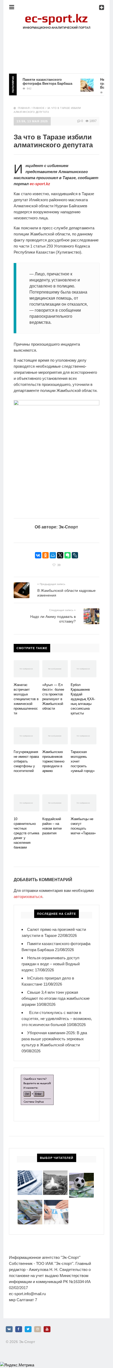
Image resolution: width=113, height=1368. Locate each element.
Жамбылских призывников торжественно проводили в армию (53, 761)
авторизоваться (28, 896)
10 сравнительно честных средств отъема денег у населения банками (26, 833)
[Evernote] (67, 555)
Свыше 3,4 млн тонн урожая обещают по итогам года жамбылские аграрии (56, 998)
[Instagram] (37, 1329)
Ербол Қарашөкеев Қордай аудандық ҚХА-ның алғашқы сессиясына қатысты (83, 699)
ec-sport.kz (40, 183)
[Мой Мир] (53, 555)
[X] (60, 555)
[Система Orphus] (37, 1078)
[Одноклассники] (45, 555)
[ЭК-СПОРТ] (56, 14)
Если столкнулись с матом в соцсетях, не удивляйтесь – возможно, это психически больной (57, 1018)
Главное (39, 108)
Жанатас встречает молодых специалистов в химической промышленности (26, 699)
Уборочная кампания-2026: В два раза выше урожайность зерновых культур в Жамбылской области (54, 1039)
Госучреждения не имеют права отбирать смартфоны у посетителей (26, 761)
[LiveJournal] (75, 555)
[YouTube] (47, 1329)
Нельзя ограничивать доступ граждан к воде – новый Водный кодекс (51, 964)
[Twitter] (28, 1329)
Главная (24, 108)
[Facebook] (18, 1329)
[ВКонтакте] (38, 555)
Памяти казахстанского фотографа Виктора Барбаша (42, 81)
